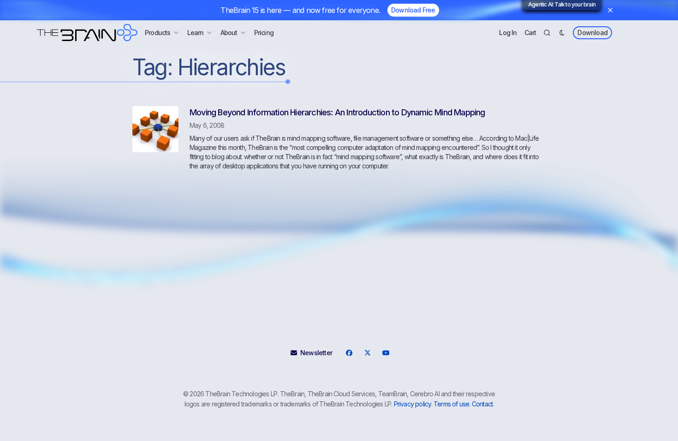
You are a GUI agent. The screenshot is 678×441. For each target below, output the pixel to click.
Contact (482, 404)
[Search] (547, 32)
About (229, 32)
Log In (508, 32)
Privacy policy (412, 404)
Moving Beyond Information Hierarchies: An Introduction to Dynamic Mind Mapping (337, 112)
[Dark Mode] (561, 32)
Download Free (413, 10)
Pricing (264, 32)
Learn (195, 32)
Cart (530, 32)
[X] (367, 353)
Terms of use (451, 404)
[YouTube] (385, 353)
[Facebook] (348, 353)
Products (158, 32)
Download (592, 32)
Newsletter (316, 353)
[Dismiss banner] (610, 10)
